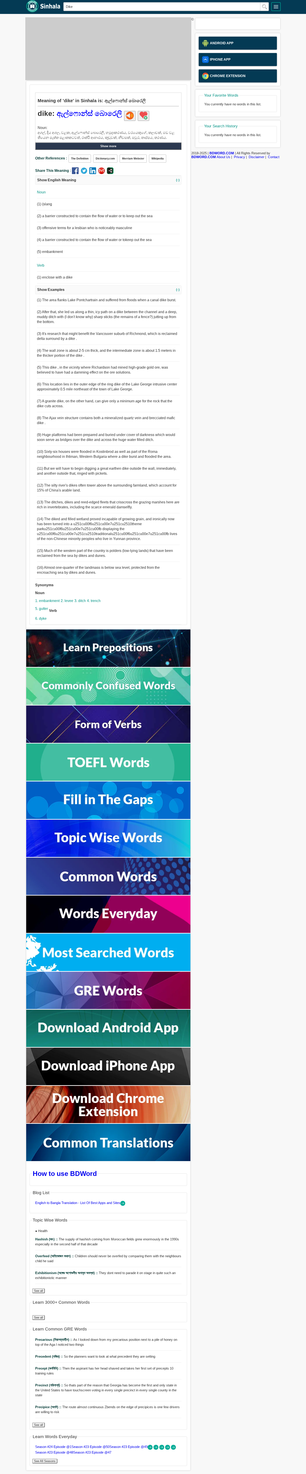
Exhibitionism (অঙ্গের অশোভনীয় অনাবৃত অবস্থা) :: (67, 1273)
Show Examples (108, 290)
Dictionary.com (105, 158)
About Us (223, 157)
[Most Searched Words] (108, 970)
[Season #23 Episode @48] (168, 1448)
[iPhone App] (108, 1084)
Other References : (51, 158)
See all (38, 1291)
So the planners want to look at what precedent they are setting (95, 1356)
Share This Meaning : (53, 171)
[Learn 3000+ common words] (108, 894)
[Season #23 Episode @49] (162, 1448)
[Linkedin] (93, 173)
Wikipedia (157, 158)
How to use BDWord (65, 1173)
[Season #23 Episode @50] (156, 1448)
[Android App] (108, 1046)
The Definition (79, 158)
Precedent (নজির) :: (49, 1356)
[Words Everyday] (108, 932)
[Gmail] (102, 173)
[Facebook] (76, 173)
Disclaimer (256, 157)
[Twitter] (85, 173)
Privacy (239, 157)
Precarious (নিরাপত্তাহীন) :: (54, 1339)
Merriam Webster (133, 158)
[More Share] (110, 173)
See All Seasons (45, 1461)
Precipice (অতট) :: (48, 1407)
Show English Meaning (108, 180)
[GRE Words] (108, 1008)
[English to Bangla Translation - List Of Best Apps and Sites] (122, 1204)
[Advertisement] (107, 48)
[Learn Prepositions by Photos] (108, 666)
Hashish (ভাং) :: (47, 1239)
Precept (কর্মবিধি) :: (48, 1368)
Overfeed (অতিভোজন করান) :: (55, 1256)
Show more (108, 146)
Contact (273, 157)
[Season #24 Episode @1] (150, 1448)
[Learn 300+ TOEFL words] (108, 779)
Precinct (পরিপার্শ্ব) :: (49, 1385)
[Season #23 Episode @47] (173, 1448)
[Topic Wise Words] (108, 856)
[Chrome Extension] (108, 1122)
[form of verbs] (108, 742)
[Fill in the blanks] (108, 818)
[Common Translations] (108, 1160)
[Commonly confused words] (108, 704)
